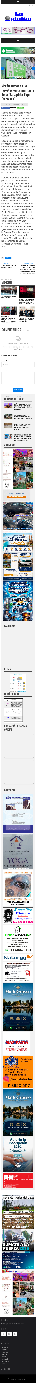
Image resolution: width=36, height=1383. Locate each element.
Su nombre (4, 361)
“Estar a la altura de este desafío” (8, 297)
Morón (8, 258)
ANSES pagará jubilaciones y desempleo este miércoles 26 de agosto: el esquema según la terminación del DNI (22, 437)
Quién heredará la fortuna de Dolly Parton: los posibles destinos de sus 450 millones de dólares (23, 406)
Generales (5, 1347)
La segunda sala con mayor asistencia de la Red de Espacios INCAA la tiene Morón (26, 301)
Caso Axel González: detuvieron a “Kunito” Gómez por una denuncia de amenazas (23, 416)
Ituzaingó (5, 1359)
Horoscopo (20, 722)
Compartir (6, 108)
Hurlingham (5, 1361)
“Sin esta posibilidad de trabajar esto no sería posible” (26, 319)
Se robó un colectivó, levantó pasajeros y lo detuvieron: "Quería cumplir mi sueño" (8, 320)
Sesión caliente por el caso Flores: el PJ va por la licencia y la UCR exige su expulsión (22, 426)
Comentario (5, 371)
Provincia (5, 1364)
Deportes (4, 1354)
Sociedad (4, 1350)
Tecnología (5, 1352)
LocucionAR (21, 1379)
